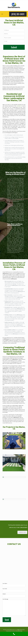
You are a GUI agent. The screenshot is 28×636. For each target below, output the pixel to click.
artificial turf (19, 106)
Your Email (5, 588)
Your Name (5, 583)
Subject (4, 593)
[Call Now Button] (14, 634)
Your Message (5, 599)
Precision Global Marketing (16, 630)
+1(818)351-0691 (22, 532)
